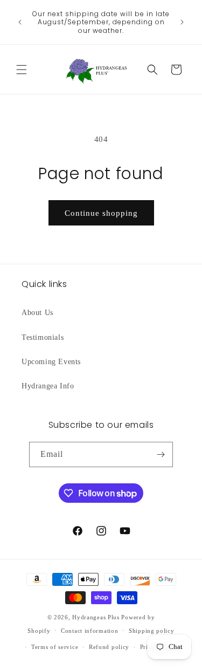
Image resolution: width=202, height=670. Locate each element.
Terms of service (54, 647)
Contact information (89, 630)
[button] (21, 69)
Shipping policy (152, 630)
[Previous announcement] (20, 22)
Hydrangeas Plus (96, 617)
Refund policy (109, 647)
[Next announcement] (182, 22)
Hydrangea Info (48, 386)
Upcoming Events (51, 362)
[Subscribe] (160, 454)
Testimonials (43, 337)
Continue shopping (101, 213)
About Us (37, 313)
